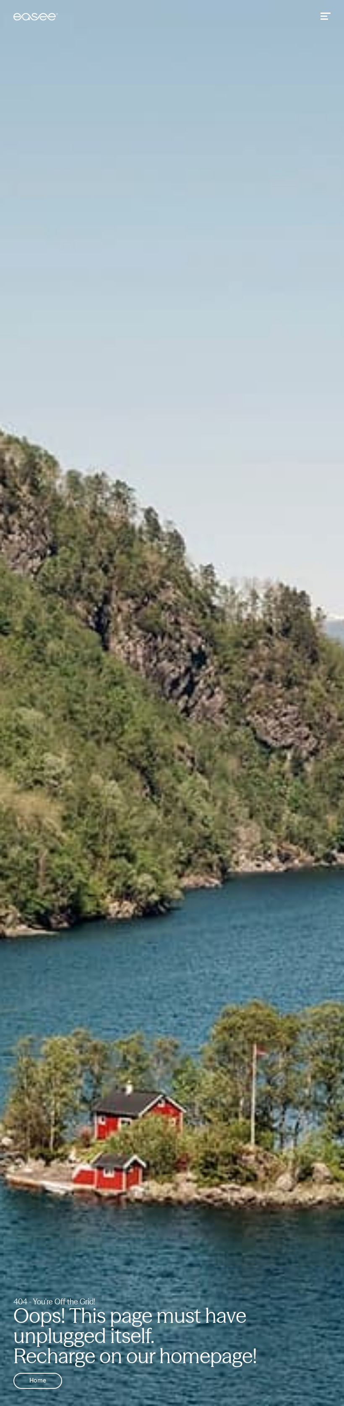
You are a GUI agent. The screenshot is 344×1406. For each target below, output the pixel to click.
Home (37, 1381)
